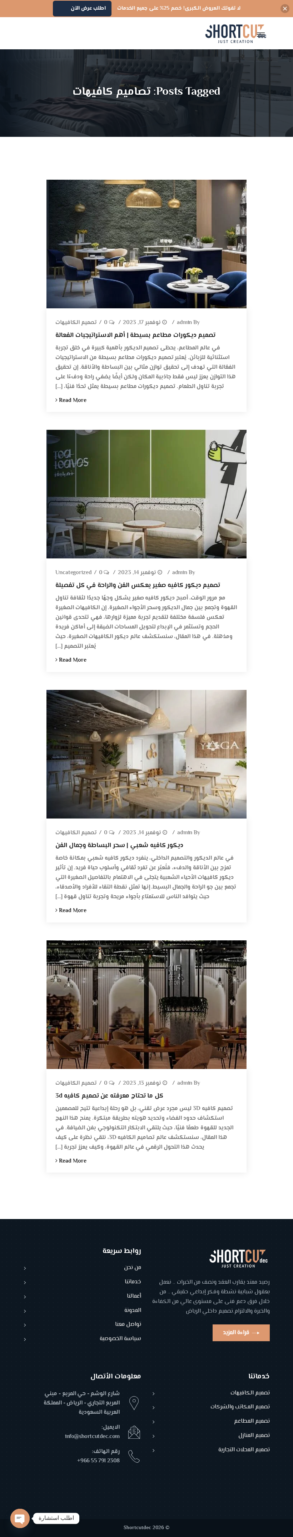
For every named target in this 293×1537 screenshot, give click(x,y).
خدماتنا (133, 1282)
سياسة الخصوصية (120, 1339)
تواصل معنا (128, 1325)
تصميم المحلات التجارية (244, 1450)
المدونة (132, 1311)
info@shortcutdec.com (92, 1436)
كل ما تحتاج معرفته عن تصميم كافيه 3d (109, 1096)
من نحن (132, 1268)
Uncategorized (73, 573)
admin (184, 323)
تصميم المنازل (254, 1436)
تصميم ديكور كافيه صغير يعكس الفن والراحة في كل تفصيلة (137, 586)
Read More (72, 400)
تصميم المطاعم (252, 1422)
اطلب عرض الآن (88, 8)
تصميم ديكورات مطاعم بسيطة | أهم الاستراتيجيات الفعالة (135, 335)
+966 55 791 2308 (98, 1461)
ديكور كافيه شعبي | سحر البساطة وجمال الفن (119, 846)
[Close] (284, 8)
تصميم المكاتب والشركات (240, 1407)
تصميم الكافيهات (76, 323)
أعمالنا (134, 1297)
